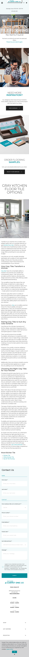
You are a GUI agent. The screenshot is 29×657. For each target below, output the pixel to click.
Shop (4, 622)
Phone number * (6, 512)
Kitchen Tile (6, 455)
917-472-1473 (14, 11)
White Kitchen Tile (8, 457)
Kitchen (22, 16)
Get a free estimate (16, 444)
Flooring (11, 16)
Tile (16, 16)
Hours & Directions (14, 593)
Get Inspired (7, 629)
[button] (21, 2)
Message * (4, 549)
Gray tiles (3, 271)
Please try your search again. (14, 42)
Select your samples (13, 171)
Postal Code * (5, 531)
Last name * (5, 489)
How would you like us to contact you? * (11, 503)
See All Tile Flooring (8, 459)
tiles (13, 305)
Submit (14, 575)
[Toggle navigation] (2, 3)
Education (6, 635)
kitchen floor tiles (9, 245)
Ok (14, 651)
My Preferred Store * (7, 541)
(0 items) (26, 2)
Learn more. (9, 649)
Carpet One (4, 16)
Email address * (5, 522)
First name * (5, 479)
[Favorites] (24, 2)
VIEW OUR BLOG (13, 108)
